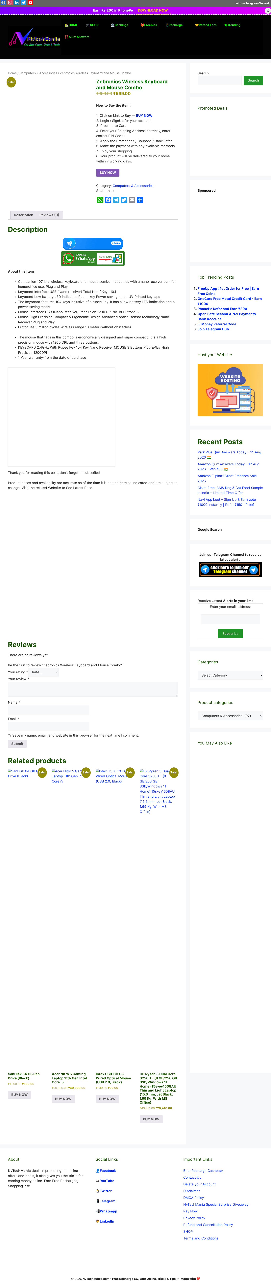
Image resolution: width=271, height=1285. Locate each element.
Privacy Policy (194, 1218)
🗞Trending (232, 25)
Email (13, 719)
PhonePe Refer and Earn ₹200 (222, 309)
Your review (18, 679)
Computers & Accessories (38, 73)
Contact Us (192, 1177)
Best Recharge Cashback (203, 1171)
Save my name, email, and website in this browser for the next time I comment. (75, 735)
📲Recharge (174, 25)
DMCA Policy (193, 1198)
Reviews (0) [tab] (49, 215)
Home (12, 73)
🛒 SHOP (92, 25)
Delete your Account (199, 1184)
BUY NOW (108, 173)
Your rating (18, 672)
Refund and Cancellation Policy (208, 1225)
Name (14, 702)
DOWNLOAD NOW (153, 10)
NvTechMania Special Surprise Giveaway (215, 1204)
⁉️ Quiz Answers (77, 37)
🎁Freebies (148, 25)
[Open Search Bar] (67, 49)
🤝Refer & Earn (205, 25)
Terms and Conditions (200, 1238)
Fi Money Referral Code (217, 324)
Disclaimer (191, 1191)
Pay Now (190, 1211)
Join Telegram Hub (213, 329)
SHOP (188, 1231)
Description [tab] (23, 215)
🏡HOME (71, 25)
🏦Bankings (119, 25)
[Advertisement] (93, 591)
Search (203, 73)
